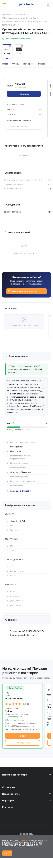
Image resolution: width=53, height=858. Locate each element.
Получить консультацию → (22, 291)
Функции (41, 64)
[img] (13, 704)
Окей (7, 853)
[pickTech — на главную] (26, 834)
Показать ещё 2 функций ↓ (19, 491)
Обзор (5, 64)
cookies (24, 840)
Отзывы (15, 64)
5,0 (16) (26, 704)
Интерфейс (28, 64)
